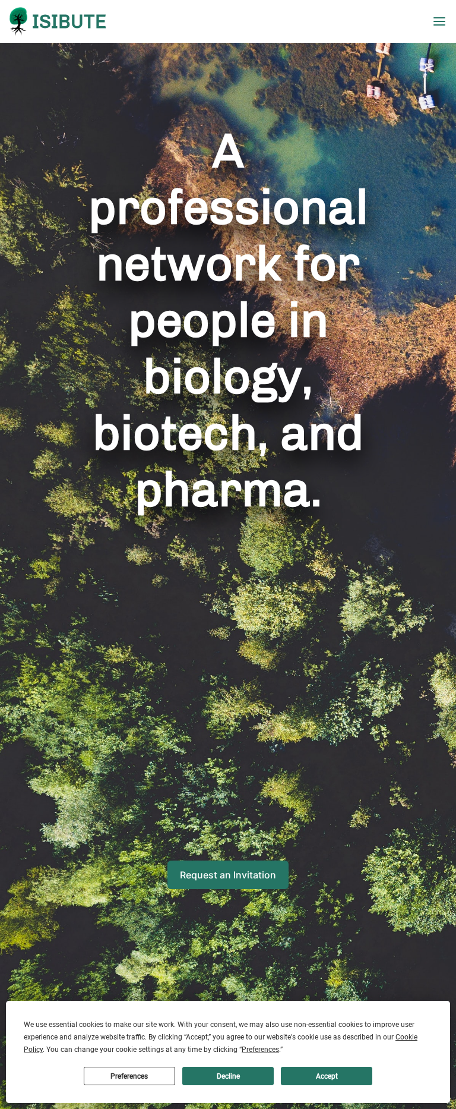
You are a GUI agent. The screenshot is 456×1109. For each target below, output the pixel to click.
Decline (228, 1076)
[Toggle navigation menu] (444, 21)
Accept (327, 1076)
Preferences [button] (260, 1049)
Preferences (129, 1076)
